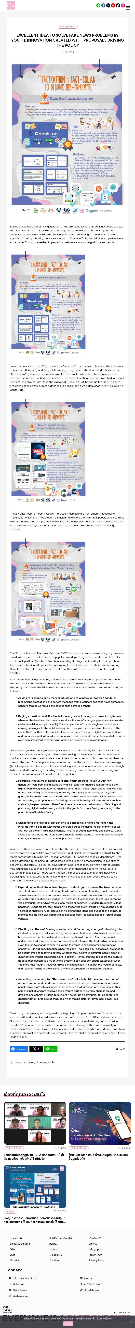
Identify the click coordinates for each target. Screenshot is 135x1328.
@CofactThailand (108, 5)
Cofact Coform (113, 5)
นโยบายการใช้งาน (104, 1318)
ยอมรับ (68, 1324)
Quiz (12, 1255)
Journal (53, 1249)
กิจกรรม (53, 1244)
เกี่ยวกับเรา (54, 1260)
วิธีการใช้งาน (16, 1260)
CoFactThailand (118, 5)
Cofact (8, 1309)
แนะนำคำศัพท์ (95, 1255)
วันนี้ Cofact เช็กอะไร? (60, 1238)
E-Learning (55, 1255)
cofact (18, 1062)
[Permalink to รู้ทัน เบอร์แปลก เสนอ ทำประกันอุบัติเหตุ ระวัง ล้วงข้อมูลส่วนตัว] (100, 1123)
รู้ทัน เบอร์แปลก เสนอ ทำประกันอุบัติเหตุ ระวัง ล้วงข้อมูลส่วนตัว (98, 1157)
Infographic (95, 1249)
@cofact (98, 5)
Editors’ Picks (67, 26)
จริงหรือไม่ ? (95, 1238)
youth (50, 1062)
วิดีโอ (12, 1249)
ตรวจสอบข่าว (16, 1238)
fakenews (40, 1062)
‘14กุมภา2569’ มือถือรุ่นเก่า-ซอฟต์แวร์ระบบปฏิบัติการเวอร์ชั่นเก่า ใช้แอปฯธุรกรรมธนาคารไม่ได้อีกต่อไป (35, 1222)
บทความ (10, 1211)
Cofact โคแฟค (103, 5)
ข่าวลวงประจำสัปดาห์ (20, 1244)
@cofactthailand (123, 5)
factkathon (28, 1062)
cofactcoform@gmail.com (25, 1278)
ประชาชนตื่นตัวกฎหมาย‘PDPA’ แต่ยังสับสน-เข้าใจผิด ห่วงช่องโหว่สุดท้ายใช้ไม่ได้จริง (34, 1157)
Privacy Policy (97, 1260)
